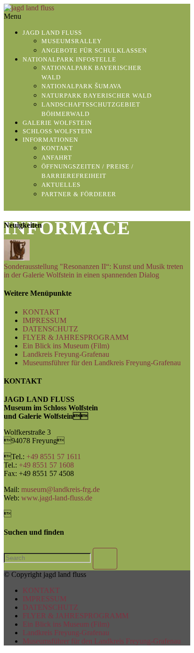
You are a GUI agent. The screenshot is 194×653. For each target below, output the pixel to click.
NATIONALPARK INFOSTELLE (69, 59)
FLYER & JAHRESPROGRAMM (76, 337)
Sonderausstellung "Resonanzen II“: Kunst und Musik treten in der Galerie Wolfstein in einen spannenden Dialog (93, 270)
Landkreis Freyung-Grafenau (66, 354)
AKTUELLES (61, 184)
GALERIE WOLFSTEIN (57, 122)
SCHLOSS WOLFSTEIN (57, 131)
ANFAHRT (56, 157)
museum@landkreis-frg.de (60, 489)
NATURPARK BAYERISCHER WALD (96, 95)
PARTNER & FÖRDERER (78, 194)
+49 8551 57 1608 (46, 465)
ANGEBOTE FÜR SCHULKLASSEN (94, 50)
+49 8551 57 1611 (53, 457)
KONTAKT (57, 148)
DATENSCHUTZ (50, 329)
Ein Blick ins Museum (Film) (66, 346)
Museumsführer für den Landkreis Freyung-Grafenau (102, 363)
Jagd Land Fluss (52, 32)
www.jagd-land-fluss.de (56, 498)
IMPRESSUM (44, 320)
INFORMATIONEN (50, 139)
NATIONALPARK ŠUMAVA (81, 86)
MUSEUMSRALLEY (71, 41)
